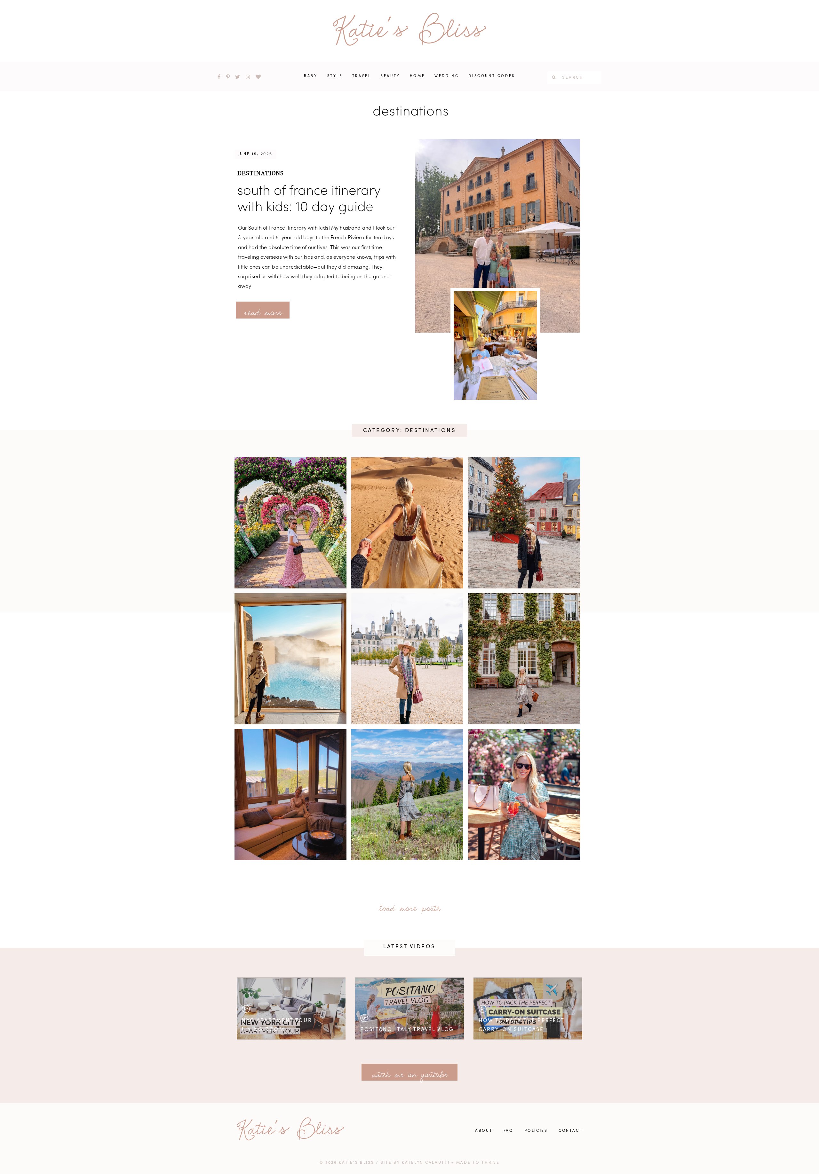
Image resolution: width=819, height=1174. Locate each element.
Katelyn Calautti (425, 1163)
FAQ (508, 1131)
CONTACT (570, 1131)
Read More (263, 310)
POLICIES (536, 1131)
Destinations (260, 173)
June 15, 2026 (255, 154)
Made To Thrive (478, 1163)
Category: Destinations (409, 430)
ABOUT (484, 1131)
